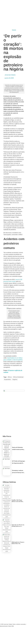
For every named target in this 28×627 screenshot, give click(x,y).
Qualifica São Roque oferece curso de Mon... (18, 500)
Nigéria (15, 379)
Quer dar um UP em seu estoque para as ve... (18, 525)
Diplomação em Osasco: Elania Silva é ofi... (18, 542)
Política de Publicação (9, 618)
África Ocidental (18, 377)
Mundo (14, 30)
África (10, 377)
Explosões (7, 379)
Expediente (4, 596)
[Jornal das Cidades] (14, 4)
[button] (5, 383)
